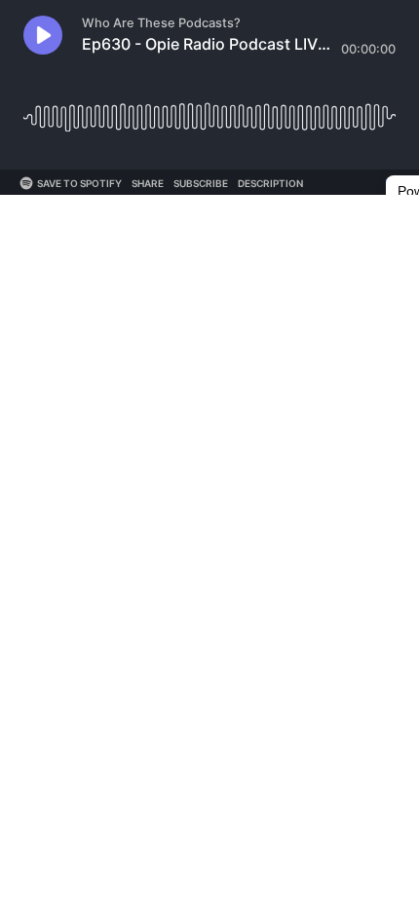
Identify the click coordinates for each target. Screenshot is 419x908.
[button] (42, 35)
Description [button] (270, 183)
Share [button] (148, 183)
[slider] (209, 110)
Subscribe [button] (200, 183)
